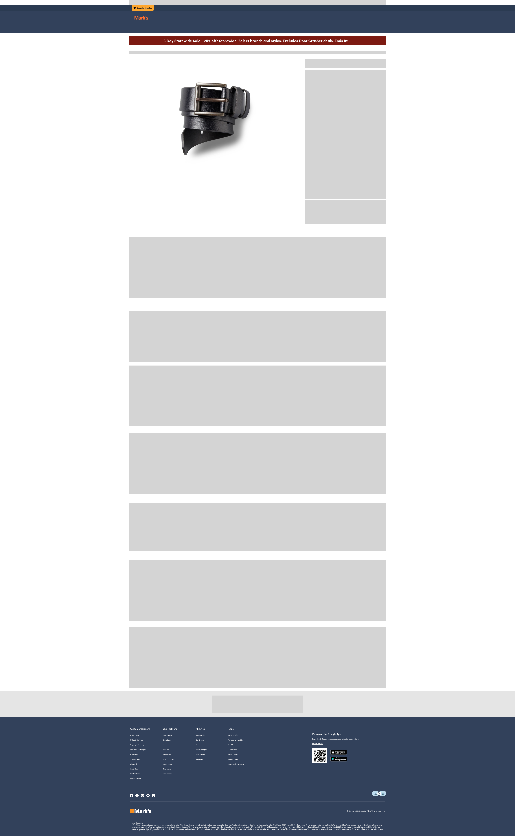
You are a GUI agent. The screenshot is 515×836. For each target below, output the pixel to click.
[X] (137, 795)
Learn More (317, 743)
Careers (199, 745)
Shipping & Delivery (137, 745)
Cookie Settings (135, 779)
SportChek (166, 740)
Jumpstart (199, 759)
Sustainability (200, 754)
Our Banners (167, 774)
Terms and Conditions (236, 740)
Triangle (166, 750)
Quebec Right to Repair (236, 764)
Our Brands (200, 740)
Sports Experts (168, 764)
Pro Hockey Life (168, 759)
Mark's (165, 745)
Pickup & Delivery (136, 740)
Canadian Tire (168, 735)
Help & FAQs (134, 754)
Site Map (231, 745)
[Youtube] (148, 795)
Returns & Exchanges (138, 750)
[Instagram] (142, 795)
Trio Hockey (167, 769)
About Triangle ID (202, 750)
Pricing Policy (233, 754)
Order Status (134, 735)
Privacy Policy (233, 735)
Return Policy (233, 759)
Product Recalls (135, 774)
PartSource (167, 754)
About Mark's (200, 735)
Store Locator (135, 759)
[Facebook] (131, 795)
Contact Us (134, 769)
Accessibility (233, 750)
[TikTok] (153, 795)
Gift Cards (133, 764)
